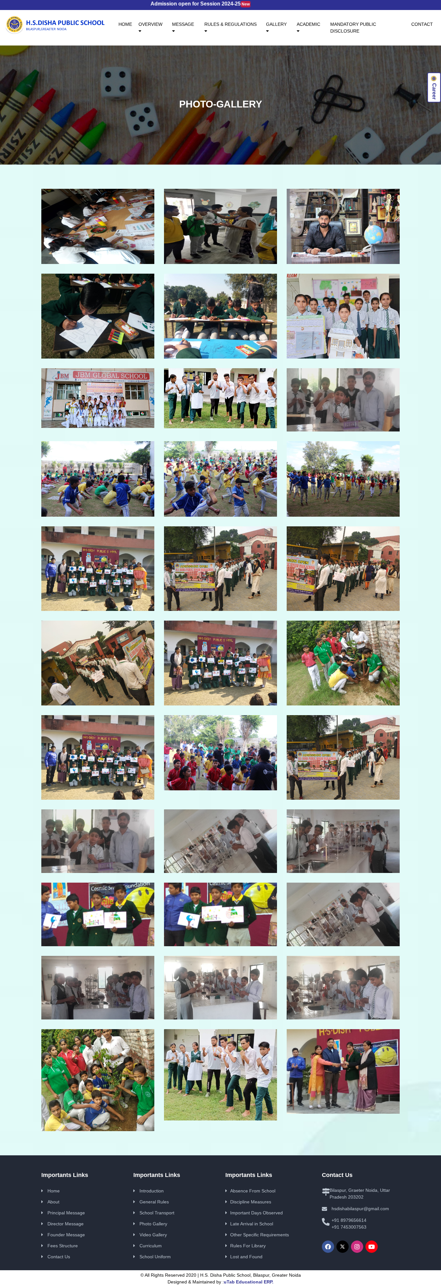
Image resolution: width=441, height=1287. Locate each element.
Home (126, 24)
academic (308, 24)
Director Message (65, 1223)
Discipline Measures (250, 1201)
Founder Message (66, 1234)
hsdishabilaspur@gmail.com (360, 1208)
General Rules (154, 1201)
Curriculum (150, 1245)
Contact (422, 24)
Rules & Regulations (230, 24)
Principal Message (66, 1212)
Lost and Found (246, 1256)
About (53, 1201)
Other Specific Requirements (259, 1234)
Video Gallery (153, 1234)
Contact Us (58, 1256)
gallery (276, 24)
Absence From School (252, 1190)
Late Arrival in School (251, 1223)
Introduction (151, 1190)
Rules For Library (248, 1245)
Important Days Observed (256, 1212)
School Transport (156, 1212)
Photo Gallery (153, 1223)
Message (183, 24)
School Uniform (155, 1256)
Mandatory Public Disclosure (353, 28)
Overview (150, 24)
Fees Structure (62, 1245)
